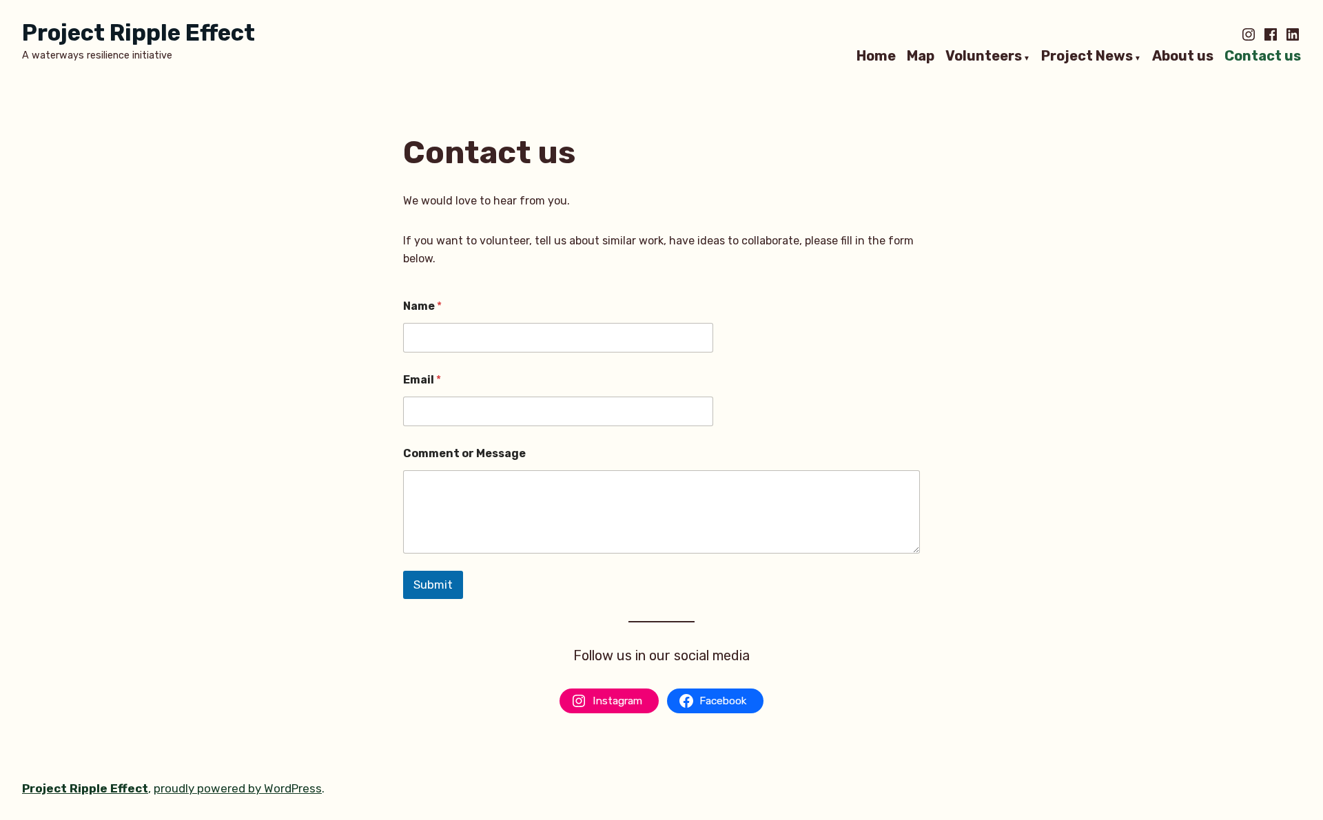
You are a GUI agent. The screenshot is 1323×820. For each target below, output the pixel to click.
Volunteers (983, 56)
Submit (433, 584)
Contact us (1262, 56)
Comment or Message (464, 453)
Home (876, 56)
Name (422, 306)
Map (920, 56)
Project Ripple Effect (138, 32)
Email (422, 379)
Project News (1087, 56)
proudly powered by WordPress (238, 788)
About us (1182, 56)
